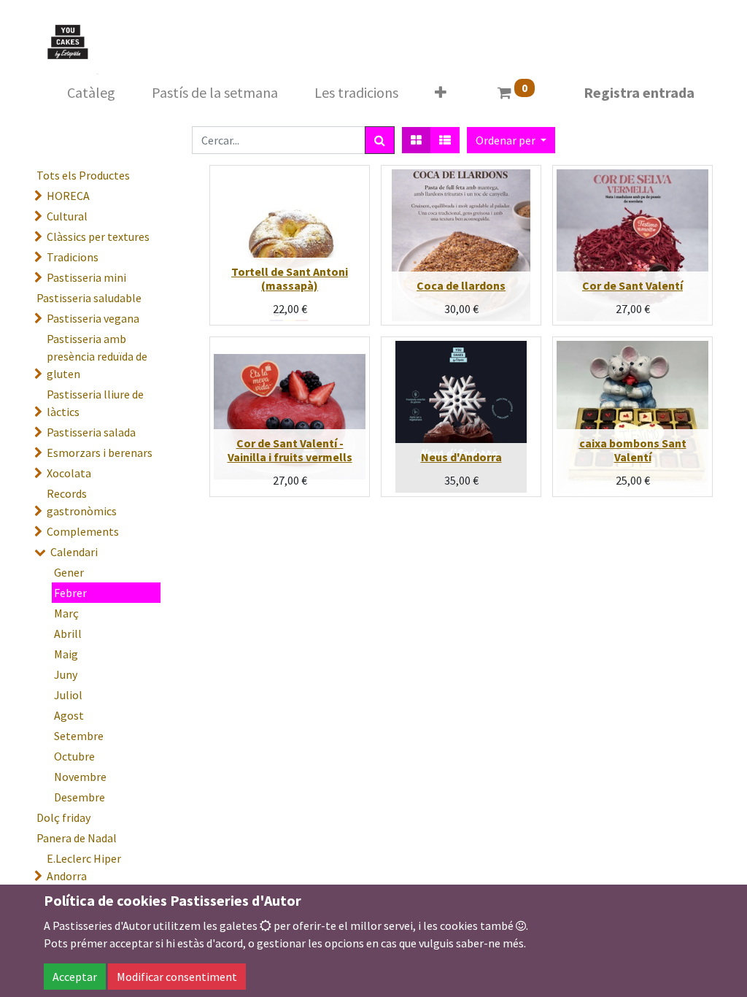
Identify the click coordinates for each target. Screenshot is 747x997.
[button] (441, 92)
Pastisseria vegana (93, 318)
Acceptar (75, 976)
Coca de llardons (461, 285)
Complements (83, 531)
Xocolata (69, 473)
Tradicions (72, 257)
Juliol (68, 695)
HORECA (68, 195)
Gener (69, 572)
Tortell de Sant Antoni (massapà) (289, 278)
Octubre (74, 756)
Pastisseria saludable (89, 297)
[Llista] (445, 140)
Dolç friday (63, 817)
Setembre (79, 735)
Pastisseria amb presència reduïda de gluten (97, 356)
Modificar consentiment (177, 976)
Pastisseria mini (86, 277)
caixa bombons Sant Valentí (632, 450)
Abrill (68, 633)
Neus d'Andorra (461, 457)
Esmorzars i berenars (99, 452)
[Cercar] (380, 140)
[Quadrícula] (416, 140)
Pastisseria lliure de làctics (95, 403)
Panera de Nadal (76, 838)
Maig (66, 654)
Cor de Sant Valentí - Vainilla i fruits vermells (290, 450)
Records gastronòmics (82, 502)
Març (66, 613)
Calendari (74, 551)
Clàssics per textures (98, 236)
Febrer (70, 592)
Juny (65, 674)
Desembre (79, 797)
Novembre (80, 776)
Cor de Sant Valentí (632, 285)
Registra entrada (639, 92)
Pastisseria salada (91, 432)
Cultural (67, 216)
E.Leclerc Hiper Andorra (84, 867)
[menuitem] (91, 92)
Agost (69, 715)
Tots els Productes (83, 175)
